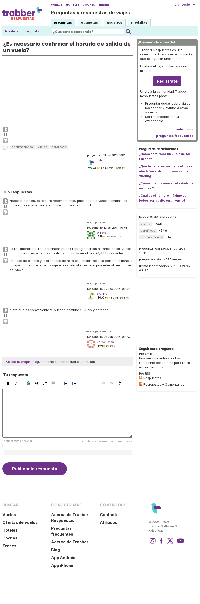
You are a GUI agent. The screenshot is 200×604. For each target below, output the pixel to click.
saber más (184, 129)
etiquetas (89, 22)
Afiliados (108, 522)
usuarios (114, 22)
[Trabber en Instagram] (153, 543)
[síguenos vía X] (170, 543)
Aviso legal (156, 530)
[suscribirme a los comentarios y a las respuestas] (140, 384)
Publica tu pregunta (22, 31)
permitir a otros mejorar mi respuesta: (106, 441)
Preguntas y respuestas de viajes (90, 13)
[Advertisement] (67, 90)
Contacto (109, 514)
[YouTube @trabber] (179, 543)
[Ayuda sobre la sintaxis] (121, 383)
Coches (89, 4)
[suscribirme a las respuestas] (140, 377)
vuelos (42, 147)
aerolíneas (59, 147)
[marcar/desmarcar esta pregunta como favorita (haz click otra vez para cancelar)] (5, 148)
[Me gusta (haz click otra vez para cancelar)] (5, 129)
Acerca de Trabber (69, 541)
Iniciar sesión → (182, 4)
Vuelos (57, 4)
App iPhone (62, 565)
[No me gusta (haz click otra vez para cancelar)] (5, 140)
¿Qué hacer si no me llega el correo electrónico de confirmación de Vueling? (166, 171)
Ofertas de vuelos (20, 522)
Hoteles (73, 4)
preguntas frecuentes (174, 136)
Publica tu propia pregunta (25, 362)
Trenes (104, 4)
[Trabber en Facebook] (161, 543)
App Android (63, 557)
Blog (55, 549)
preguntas (63, 22)
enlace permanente (98, 222)
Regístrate (167, 81)
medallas (139, 22)
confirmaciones (22, 147)
